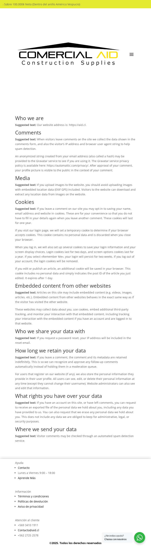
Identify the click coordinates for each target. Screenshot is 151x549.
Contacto (23, 468)
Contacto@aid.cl (28, 530)
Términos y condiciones (33, 496)
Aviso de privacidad (31, 506)
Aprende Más (27, 478)
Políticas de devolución (33, 501)
